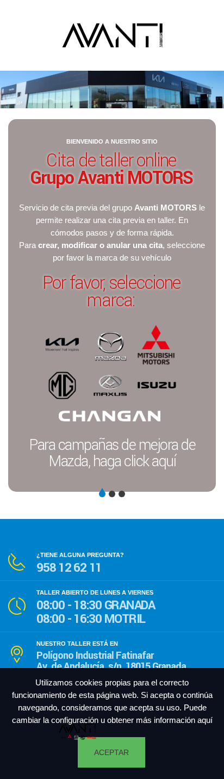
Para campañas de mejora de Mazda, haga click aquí (112, 453)
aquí (205, 720)
